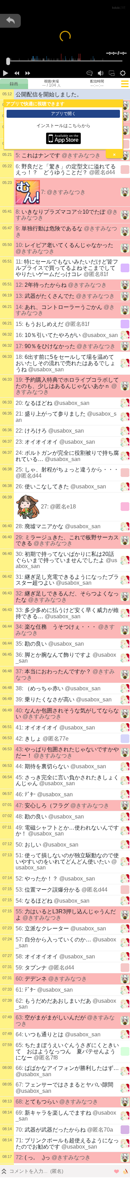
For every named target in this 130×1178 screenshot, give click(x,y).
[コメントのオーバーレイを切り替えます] (89, 72)
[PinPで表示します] (111, 72)
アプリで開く (63, 114)
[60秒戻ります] (16, 72)
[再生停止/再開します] (5, 72)
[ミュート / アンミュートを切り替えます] (100, 72)
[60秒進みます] (27, 72)
